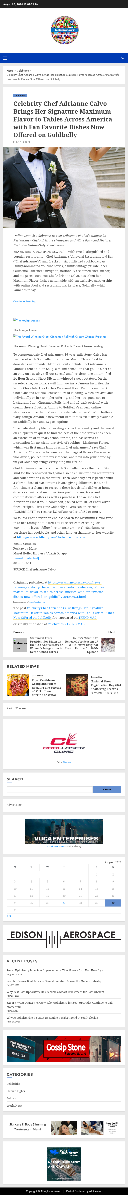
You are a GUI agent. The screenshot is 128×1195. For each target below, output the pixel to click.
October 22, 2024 (103, 693)
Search (15, 779)
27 (64, 903)
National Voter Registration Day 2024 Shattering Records (106, 685)
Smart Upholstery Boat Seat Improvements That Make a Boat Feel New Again (56, 970)
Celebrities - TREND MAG (66, 624)
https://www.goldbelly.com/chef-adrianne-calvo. (52, 537)
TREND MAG (87, 618)
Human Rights (16, 1091)
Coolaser (67, 762)
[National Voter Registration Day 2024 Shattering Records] (77, 685)
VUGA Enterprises (55, 846)
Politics (11, 1098)
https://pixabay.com (37, 602)
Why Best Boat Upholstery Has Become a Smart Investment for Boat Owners (55, 992)
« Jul (9, 916)
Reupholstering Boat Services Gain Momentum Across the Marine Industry (54, 981)
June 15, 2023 (23, 142)
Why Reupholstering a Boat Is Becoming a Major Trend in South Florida (52, 1017)
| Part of (69, 1191)
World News (14, 1105)
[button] (5, 57)
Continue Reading (24, 301)
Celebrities (20, 95)
